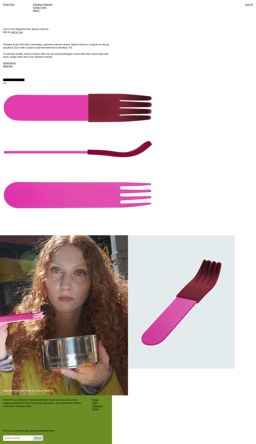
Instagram (97, 406)
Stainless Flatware (42, 4)
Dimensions (9, 63)
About (36, 10)
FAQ (94, 403)
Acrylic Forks (40, 7)
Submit (37, 438)
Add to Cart (17, 32)
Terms (95, 409)
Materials (8, 66)
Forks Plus (8, 4)
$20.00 (6, 32)
